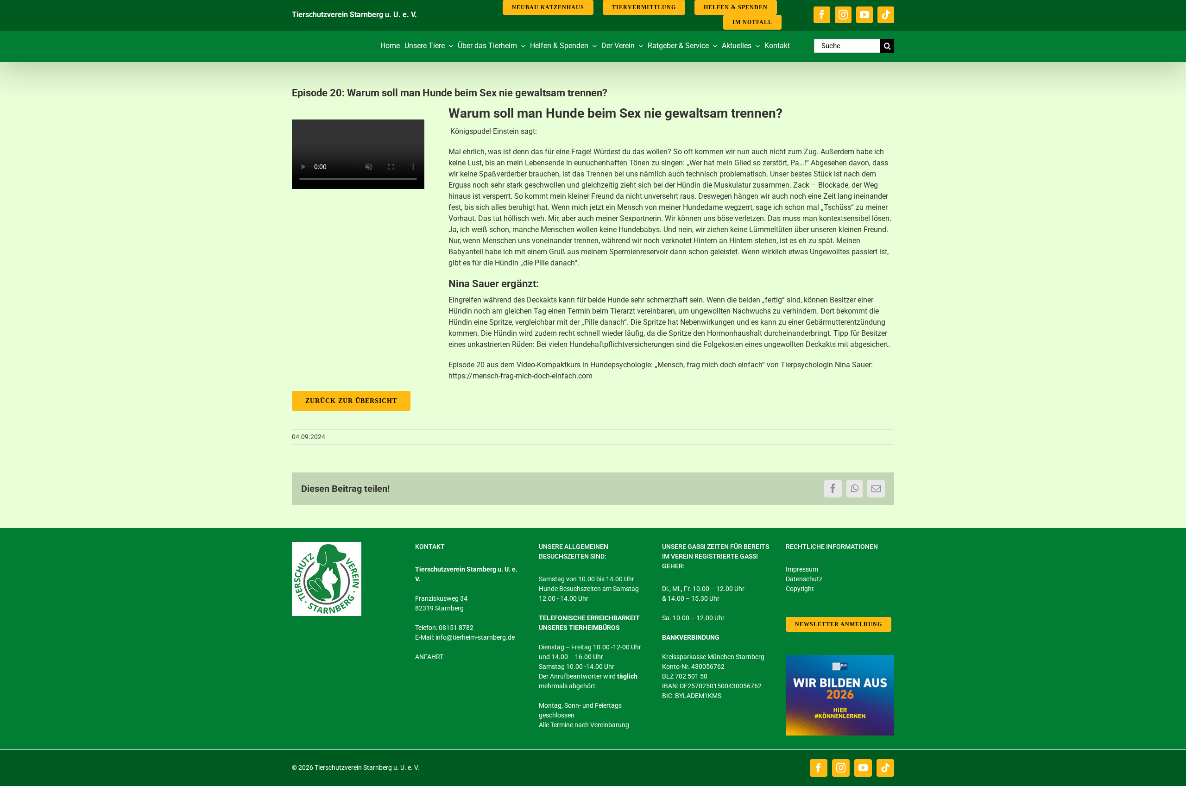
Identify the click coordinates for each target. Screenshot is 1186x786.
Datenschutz (804, 579)
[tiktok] (885, 14)
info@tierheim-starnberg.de (475, 637)
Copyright (800, 588)
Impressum (802, 569)
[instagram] (843, 14)
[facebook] (822, 14)
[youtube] (864, 14)
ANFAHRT (429, 656)
